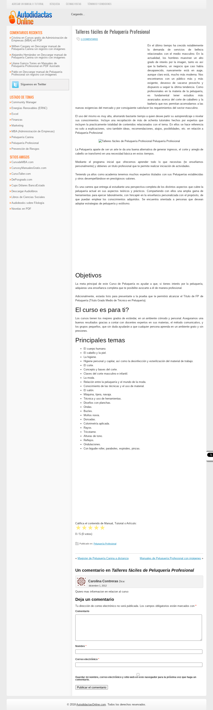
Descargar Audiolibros (24, 191)
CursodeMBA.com (22, 162)
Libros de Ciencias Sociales (28, 197)
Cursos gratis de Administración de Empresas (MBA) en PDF (39, 39)
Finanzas (16, 119)
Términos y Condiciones (99, 4)
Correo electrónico (87, 659)
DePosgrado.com (21, 179)
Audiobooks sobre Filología (27, 202)
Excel (14, 113)
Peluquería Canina (22, 137)
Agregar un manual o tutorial (27, 4)
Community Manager (23, 102)
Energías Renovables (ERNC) (29, 108)
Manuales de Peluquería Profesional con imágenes (170, 558)
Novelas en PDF (21, 208)
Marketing (17, 125)
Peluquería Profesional (105, 543)
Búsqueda (55, 4)
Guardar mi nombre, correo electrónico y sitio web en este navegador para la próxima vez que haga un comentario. (135, 678)
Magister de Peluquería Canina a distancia (103, 558)
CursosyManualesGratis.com (28, 167)
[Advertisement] (110, 72)
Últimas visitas (73, 4)
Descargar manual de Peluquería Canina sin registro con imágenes (38, 48)
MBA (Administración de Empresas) (32, 131)
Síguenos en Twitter (33, 84)
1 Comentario (89, 39)
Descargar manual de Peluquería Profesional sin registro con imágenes (36, 73)
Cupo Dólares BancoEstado (28, 185)
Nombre (81, 646)
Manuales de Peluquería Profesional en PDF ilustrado (35, 65)
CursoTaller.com (21, 173)
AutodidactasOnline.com (91, 704)
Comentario (82, 611)
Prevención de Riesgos (25, 148)
